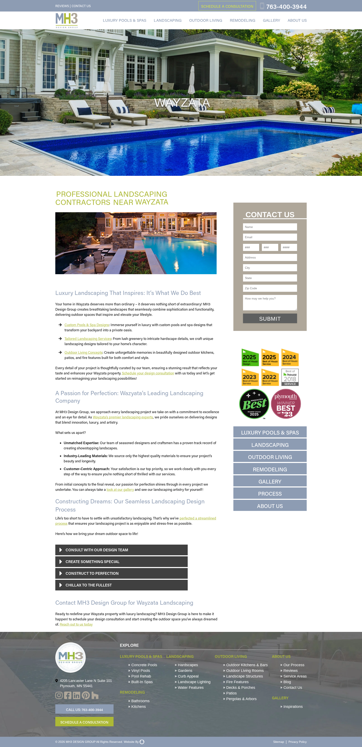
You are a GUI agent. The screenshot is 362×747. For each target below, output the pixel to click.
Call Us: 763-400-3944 (84, 709)
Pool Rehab (140, 676)
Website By (131, 741)
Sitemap (278, 741)
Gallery (271, 20)
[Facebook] (67, 696)
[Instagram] (59, 696)
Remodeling (242, 20)
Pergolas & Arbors (241, 699)
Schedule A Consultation (84, 722)
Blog (286, 682)
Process (270, 493)
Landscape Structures (244, 676)
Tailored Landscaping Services (88, 338)
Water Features (190, 687)
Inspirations (292, 707)
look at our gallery (120, 489)
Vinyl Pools (140, 671)
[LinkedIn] (76, 696)
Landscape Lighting (194, 682)
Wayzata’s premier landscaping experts (123, 417)
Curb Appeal (188, 676)
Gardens (184, 671)
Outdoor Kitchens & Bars (246, 665)
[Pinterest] (86, 696)
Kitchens (138, 707)
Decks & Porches (240, 687)
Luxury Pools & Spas (124, 20)
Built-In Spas (141, 682)
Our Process (293, 665)
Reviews (62, 6)
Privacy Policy (297, 741)
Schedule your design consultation (148, 373)
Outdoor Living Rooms (244, 671)
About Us (297, 20)
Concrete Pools (143, 665)
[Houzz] (95, 696)
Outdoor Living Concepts (83, 352)
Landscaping (168, 20)
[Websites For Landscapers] (141, 742)
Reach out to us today (76, 624)
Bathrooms (140, 701)
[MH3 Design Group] (66, 20)
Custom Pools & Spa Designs (87, 325)
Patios (231, 693)
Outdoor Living (205, 20)
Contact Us (81, 6)
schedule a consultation (227, 6)
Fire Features (237, 682)
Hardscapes (187, 665)
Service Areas (294, 676)
